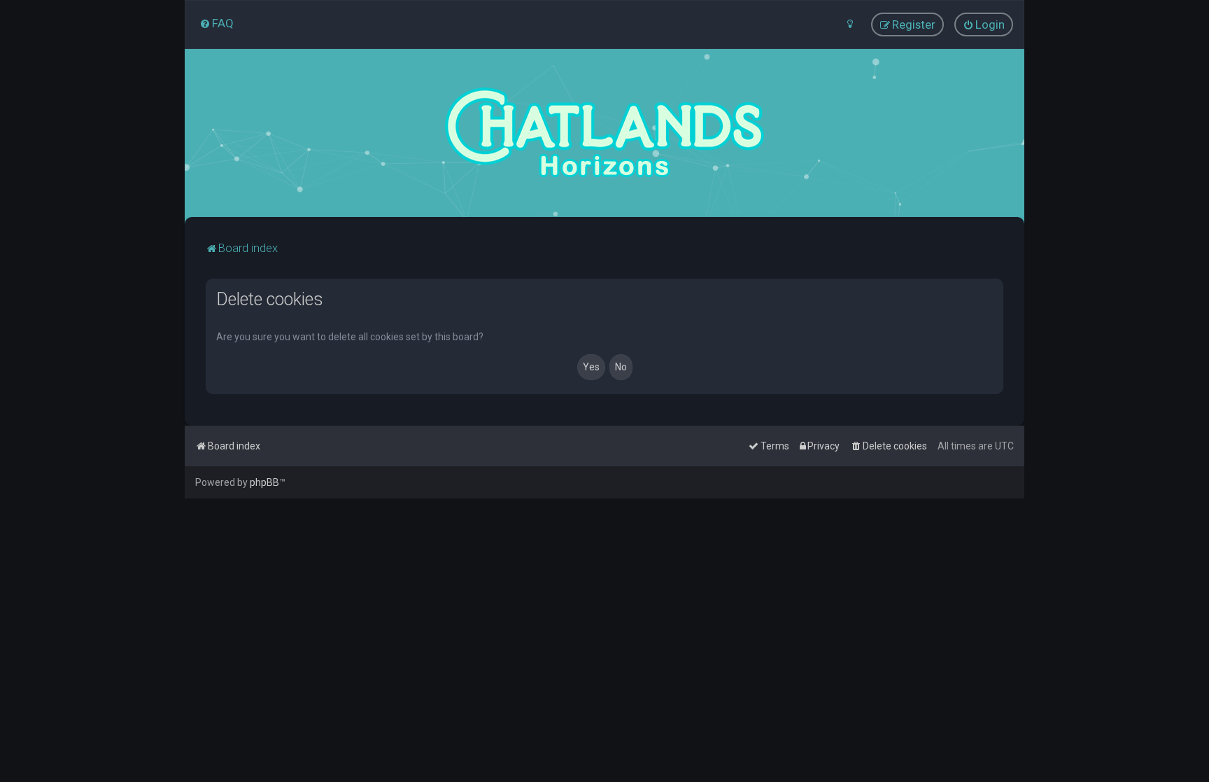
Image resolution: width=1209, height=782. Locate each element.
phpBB (264, 482)
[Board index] (604, 133)
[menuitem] (216, 23)
